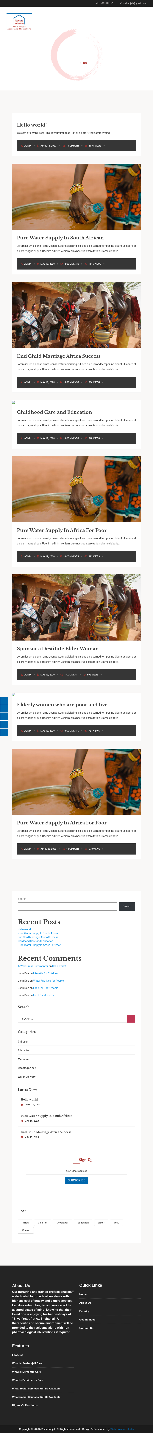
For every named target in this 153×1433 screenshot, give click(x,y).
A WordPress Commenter (33, 966)
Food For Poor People (45, 987)
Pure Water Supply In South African (60, 238)
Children (23, 1041)
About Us (85, 1302)
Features (17, 1355)
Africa (25, 1222)
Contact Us (86, 1328)
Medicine (23, 1059)
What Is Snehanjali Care (27, 1363)
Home (70, 63)
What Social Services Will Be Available (36, 1388)
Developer (62, 1222)
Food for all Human (44, 995)
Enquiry (84, 1311)
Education (24, 1050)
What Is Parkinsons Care (27, 1380)
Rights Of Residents (25, 1405)
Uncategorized (27, 1067)
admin (27, 145)
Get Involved (87, 1319)
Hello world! (32, 125)
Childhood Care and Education (54, 412)
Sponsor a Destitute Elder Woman (58, 648)
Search (22, 898)
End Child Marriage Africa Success (58, 356)
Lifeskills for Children (45, 973)
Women (26, 1230)
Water (101, 1222)
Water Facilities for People (48, 980)
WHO (116, 1222)
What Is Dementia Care (26, 1371)
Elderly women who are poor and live (62, 704)
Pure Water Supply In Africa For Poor (62, 530)
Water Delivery (26, 1076)
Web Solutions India (122, 1429)
